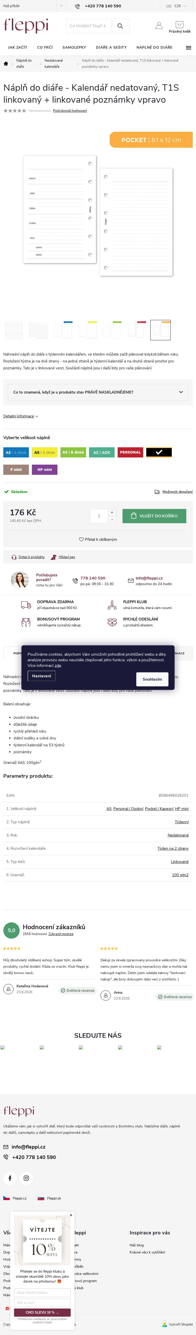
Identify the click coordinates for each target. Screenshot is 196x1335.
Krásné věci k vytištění (147, 1252)
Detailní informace (18, 416)
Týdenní (182, 822)
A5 (109, 808)
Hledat (120, 26)
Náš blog (137, 1245)
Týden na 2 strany (173, 848)
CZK (178, 6)
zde (58, 665)
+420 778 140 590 (34, 1157)
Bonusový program (81, 1280)
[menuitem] (17, 48)
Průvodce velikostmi (82, 1273)
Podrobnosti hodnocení (70, 111)
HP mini (182, 808)
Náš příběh (11, 6)
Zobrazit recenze (61, 934)
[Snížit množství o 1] (112, 519)
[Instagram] (26, 1178)
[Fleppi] (18, 1111)
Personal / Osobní (128, 808)
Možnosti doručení (178, 492)
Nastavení (41, 676)
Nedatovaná (178, 835)
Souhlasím (152, 679)
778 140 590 (92, 578)
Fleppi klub (74, 1288)
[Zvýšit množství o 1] (112, 512)
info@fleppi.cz (149, 578)
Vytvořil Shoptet (181, 1324)
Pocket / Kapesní (159, 808)
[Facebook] (10, 1178)
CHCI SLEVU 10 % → (42, 1312)
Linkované (180, 861)
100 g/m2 (180, 875)
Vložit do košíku (159, 516)
